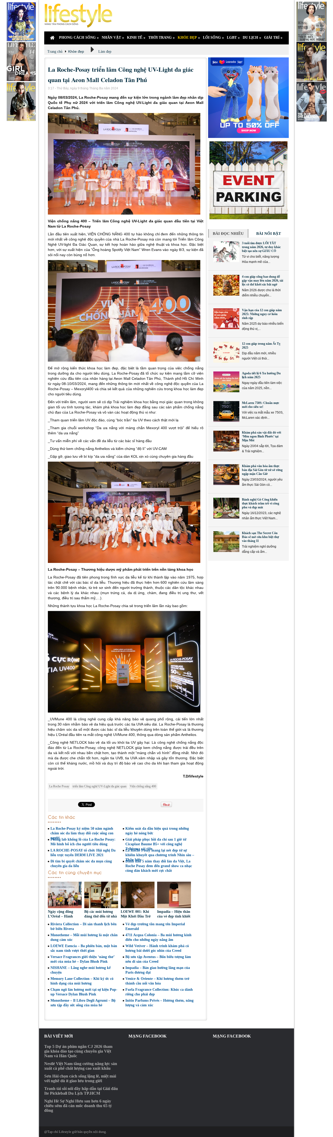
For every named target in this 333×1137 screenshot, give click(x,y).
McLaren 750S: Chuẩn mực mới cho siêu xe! (260, 405)
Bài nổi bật (268, 233)
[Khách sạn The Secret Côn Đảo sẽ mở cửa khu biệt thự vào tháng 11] (226, 541)
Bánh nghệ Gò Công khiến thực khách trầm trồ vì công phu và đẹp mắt (260, 503)
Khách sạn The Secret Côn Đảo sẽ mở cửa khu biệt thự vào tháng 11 (260, 537)
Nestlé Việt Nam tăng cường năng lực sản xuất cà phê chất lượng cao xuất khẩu (80, 1065)
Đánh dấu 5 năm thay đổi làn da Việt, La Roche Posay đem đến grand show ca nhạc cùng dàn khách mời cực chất (158, 866)
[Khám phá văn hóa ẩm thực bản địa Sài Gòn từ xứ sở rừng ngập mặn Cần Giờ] (226, 474)
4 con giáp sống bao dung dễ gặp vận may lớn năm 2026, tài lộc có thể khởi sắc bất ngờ (262, 280)
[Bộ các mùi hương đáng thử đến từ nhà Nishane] (101, 895)
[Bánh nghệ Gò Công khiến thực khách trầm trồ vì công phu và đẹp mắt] (226, 508)
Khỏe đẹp (76, 51)
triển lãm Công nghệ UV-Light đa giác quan (99, 786)
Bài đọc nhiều (228, 233)
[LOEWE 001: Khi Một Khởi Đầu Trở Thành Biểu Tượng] (138, 895)
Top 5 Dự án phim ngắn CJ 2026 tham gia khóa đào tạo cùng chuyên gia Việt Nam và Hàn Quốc (78, 1051)
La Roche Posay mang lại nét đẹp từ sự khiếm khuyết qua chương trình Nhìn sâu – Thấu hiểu (159, 855)
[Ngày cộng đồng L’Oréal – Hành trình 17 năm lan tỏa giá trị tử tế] (65, 895)
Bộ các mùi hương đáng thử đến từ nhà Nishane (100, 916)
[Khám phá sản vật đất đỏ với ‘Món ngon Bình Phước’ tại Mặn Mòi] (226, 441)
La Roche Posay (59, 786)
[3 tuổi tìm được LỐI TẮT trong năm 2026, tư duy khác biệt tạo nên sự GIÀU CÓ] (226, 251)
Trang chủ (54, 52)
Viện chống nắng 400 (143, 786)
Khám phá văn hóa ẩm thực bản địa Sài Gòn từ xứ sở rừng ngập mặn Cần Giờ (262, 470)
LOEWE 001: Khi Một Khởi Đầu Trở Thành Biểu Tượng (136, 916)
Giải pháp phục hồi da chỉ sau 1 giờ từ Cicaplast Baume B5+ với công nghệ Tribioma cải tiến (155, 844)
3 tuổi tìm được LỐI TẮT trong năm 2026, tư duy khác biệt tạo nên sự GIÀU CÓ (261, 247)
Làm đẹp (104, 52)
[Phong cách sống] (80, 16)
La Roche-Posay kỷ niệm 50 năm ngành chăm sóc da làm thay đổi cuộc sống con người (81, 833)
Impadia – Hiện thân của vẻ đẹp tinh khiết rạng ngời (173, 916)
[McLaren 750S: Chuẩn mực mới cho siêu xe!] (226, 411)
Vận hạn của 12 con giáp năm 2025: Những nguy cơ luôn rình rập (262, 314)
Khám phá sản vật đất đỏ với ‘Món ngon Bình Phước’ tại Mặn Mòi (261, 436)
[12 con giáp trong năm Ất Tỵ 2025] (226, 352)
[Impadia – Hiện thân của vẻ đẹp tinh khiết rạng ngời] (174, 895)
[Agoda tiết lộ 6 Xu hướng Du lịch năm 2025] (226, 381)
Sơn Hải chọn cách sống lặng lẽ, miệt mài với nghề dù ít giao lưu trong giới (80, 1078)
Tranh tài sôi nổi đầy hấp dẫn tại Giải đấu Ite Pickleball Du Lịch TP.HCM (81, 1090)
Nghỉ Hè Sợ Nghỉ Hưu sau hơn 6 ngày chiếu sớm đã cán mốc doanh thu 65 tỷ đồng (78, 1106)
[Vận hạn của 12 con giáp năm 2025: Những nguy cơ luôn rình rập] (226, 318)
